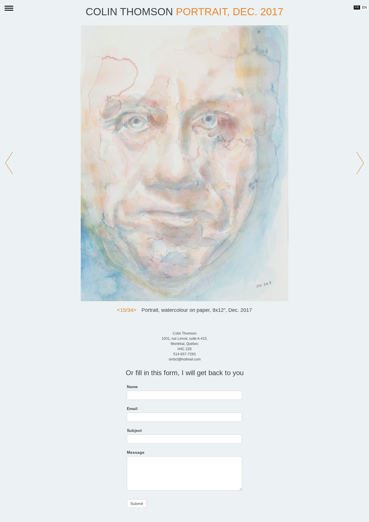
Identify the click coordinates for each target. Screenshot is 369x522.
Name (132, 386)
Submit (136, 503)
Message (135, 452)
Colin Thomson (129, 12)
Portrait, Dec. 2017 (229, 12)
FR (357, 7)
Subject (134, 430)
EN (364, 7)
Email (132, 408)
